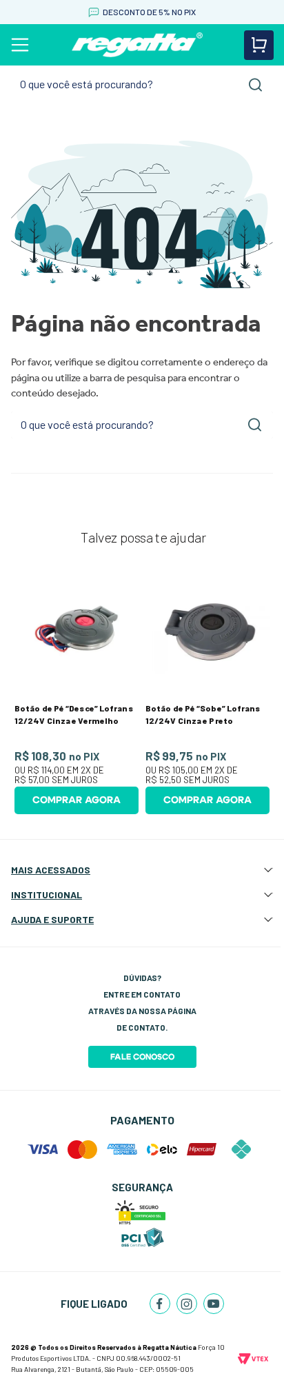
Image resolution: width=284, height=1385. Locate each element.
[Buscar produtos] (256, 85)
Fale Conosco (142, 1057)
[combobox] (142, 84)
